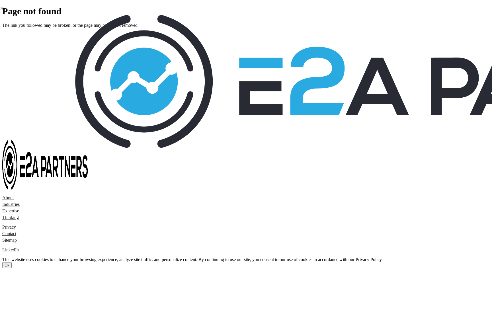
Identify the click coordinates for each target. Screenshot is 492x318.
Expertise (10, 210)
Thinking (10, 217)
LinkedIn (10, 249)
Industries (11, 204)
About (8, 197)
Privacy (9, 227)
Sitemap (9, 240)
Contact (9, 233)
